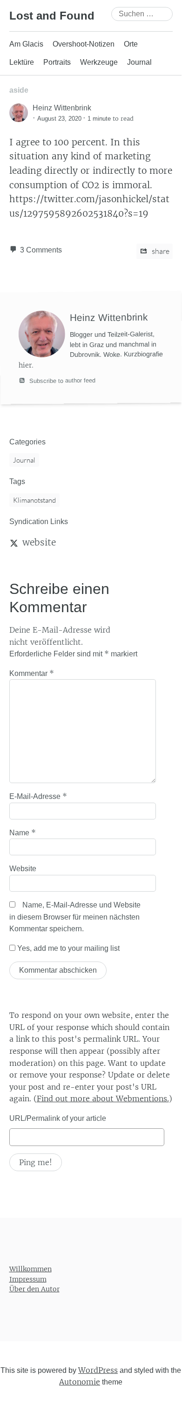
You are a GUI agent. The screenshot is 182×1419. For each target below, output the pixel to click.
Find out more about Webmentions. (103, 1098)
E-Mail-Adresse (38, 796)
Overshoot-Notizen (84, 44)
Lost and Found (51, 15)
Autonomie (79, 1381)
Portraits (57, 62)
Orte (131, 44)
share (159, 251)
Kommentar (31, 673)
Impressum (28, 1279)
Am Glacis (26, 44)
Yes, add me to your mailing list (67, 948)
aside (18, 90)
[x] (14, 542)
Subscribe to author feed (61, 380)
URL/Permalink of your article (57, 1118)
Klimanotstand (34, 500)
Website (22, 869)
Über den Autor (34, 1289)
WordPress (98, 1369)
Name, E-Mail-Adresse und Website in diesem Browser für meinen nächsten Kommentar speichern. (75, 917)
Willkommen (30, 1269)
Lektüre (21, 62)
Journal (139, 62)
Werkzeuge (99, 62)
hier (25, 365)
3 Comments (41, 250)
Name (22, 832)
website (39, 542)
